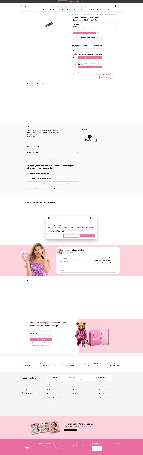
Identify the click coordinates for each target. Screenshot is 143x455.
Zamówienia (76, 397)
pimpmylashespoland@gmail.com (79, 379)
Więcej (109, 9)
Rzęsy (63, 9)
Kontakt (49, 406)
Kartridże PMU (42, 159)
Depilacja (76, 9)
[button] (98, 33)
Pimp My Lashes (75, 14)
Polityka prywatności (104, 397)
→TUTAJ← (83, 1)
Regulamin (101, 393)
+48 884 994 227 (56, 379)
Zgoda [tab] (55, 222)
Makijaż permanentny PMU (87, 9)
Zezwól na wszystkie (87, 235)
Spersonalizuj (70, 235)
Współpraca (49, 410)
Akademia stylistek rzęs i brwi (54, 397)
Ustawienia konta (77, 402)
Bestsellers (52, 9)
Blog (48, 393)
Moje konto (75, 389)
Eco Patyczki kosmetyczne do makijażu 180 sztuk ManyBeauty (90, 54)
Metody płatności (103, 402)
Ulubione (75, 393)
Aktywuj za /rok (105, 77)
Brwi (59, 9)
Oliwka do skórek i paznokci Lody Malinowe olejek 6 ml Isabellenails (88, 64)
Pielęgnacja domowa (101, 9)
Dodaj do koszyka (83, 32)
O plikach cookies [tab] (88, 221)
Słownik (49, 402)
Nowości (39, 9)
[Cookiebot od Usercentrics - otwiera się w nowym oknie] (90, 218)
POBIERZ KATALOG (70, 430)
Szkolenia (49, 389)
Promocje (45, 9)
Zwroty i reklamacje (103, 389)
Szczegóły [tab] (71, 221)
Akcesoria (69, 9)
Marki (33, 9)
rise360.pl (119, 445)
